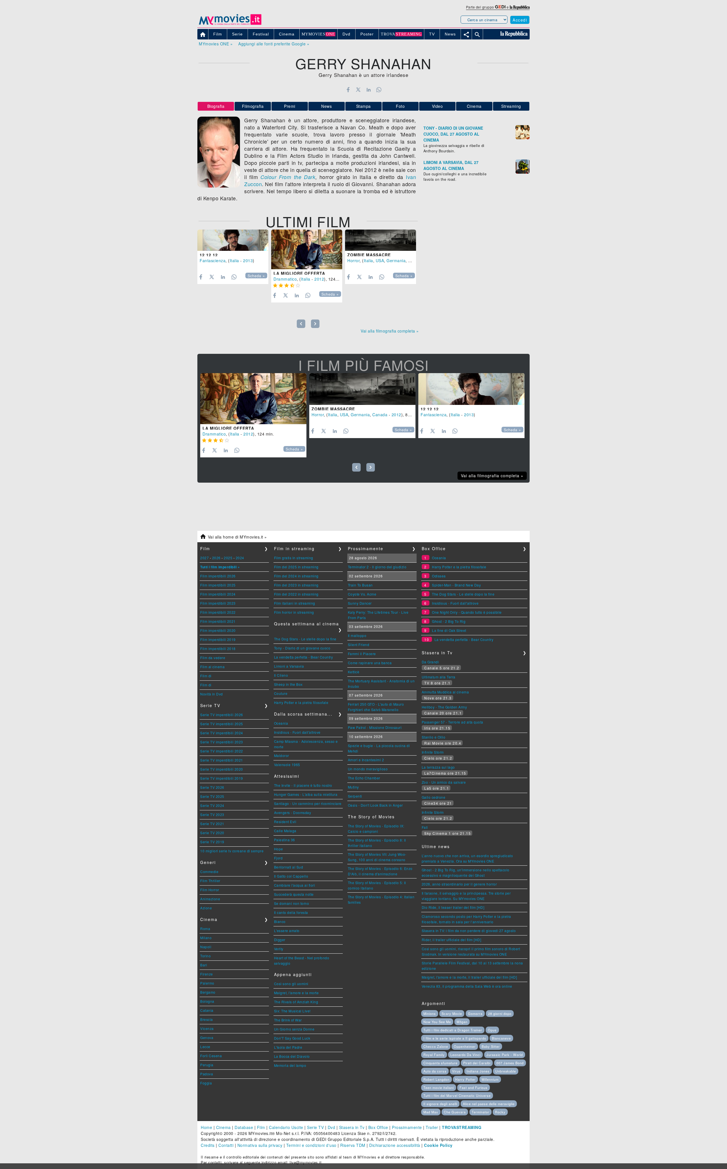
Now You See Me (437, 1021)
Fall (425, 827)
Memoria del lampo (290, 1065)
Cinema (474, 106)
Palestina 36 (284, 839)
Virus (456, 1071)
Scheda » (256, 275)
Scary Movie (452, 1013)
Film (261, 1127)
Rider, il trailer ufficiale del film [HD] (451, 939)
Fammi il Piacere (362, 653)
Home (206, 1127)
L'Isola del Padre (288, 1047)
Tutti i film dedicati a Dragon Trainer (452, 1030)
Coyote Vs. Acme (362, 594)
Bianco (280, 921)
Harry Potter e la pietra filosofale (301, 702)
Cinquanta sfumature (440, 1063)
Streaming (511, 106)
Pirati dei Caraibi (476, 1063)
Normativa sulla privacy (260, 1145)
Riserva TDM (352, 1145)
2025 (228, 557)
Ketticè (354, 671)
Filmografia (253, 106)
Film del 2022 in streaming (296, 594)
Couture (281, 693)
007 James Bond (510, 1063)
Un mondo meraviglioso (368, 768)
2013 (248, 260)
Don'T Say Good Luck (292, 1038)
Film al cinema (212, 666)
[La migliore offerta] (306, 250)
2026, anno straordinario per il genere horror (459, 884)
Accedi (520, 20)
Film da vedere (212, 657)
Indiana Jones (478, 1071)
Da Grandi (430, 661)
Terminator (480, 1112)
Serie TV (315, 1127)
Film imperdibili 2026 (218, 575)
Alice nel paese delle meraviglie (489, 1103)
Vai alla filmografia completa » (390, 331)
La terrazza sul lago (438, 767)
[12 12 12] (232, 240)
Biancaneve (501, 1038)
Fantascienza (212, 260)
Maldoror (281, 755)
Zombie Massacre (369, 255)
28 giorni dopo (499, 1013)
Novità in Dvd (211, 693)
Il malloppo (357, 635)
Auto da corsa (434, 1071)
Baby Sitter (491, 1046)
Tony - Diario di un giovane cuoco (302, 648)
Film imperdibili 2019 (218, 639)
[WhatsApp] (379, 89)
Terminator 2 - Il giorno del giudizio (377, 566)
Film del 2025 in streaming (296, 566)
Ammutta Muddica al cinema (445, 691)
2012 (319, 279)
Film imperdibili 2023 (218, 603)
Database (244, 1127)
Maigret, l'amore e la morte (296, 992)
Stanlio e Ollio (434, 737)
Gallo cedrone (434, 797)
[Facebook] (348, 89)
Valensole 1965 (287, 764)
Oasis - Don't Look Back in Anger (375, 805)
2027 (204, 557)
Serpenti (355, 796)
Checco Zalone (435, 1046)
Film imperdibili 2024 (218, 594)
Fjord (278, 857)
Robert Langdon (436, 1079)
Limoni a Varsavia (289, 666)
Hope (278, 848)
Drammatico (285, 279)
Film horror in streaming (294, 612)
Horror (353, 260)
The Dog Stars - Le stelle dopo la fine (305, 638)
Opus (492, 1030)
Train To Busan (360, 585)
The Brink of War (288, 1019)
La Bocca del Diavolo (292, 1056)
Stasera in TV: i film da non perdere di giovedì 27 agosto (469, 930)
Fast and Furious (473, 1087)
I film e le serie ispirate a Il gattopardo (454, 1038)
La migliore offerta (299, 273)
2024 (240, 557)
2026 (216, 557)
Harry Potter (465, 1079)
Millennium (490, 1079)
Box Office (378, 1127)
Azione (206, 907)
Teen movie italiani (438, 1087)
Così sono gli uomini (291, 983)
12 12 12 (209, 255)
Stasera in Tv (352, 1127)
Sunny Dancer (360, 603)
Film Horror (209, 889)
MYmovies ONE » (216, 44)
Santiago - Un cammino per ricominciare (308, 803)
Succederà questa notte (294, 894)
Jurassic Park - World (504, 1054)
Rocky (500, 1112)
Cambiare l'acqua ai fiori (294, 885)
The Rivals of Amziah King (296, 1001)
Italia (234, 260)
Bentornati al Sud (288, 867)
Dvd (331, 1127)
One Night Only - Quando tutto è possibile (467, 612)
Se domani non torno (291, 903)
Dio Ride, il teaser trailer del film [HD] (453, 907)
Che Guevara (455, 1112)
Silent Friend (358, 644)
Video (437, 106)
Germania (396, 260)
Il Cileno (281, 675)
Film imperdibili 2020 (218, 630)
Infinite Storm (433, 752)
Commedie (209, 871)
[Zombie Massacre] (380, 240)
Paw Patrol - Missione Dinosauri (375, 727)
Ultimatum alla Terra (439, 676)
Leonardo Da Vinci (465, 1054)
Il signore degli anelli (440, 1103)
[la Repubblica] (520, 7)
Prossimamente (407, 1127)
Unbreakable (505, 1071)
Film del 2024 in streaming (296, 575)
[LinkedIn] (368, 89)
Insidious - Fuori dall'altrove (297, 732)
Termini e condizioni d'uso (311, 1145)
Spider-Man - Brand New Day (456, 585)
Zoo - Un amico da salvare (444, 782)
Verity (278, 948)
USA (380, 260)
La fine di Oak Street (449, 630)
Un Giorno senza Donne (294, 1029)
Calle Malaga (285, 830)
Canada (415, 260)
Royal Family (434, 1054)
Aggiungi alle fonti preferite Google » (273, 44)
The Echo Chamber (364, 777)
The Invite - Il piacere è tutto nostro (303, 785)
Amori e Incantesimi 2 (366, 759)
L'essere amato (287, 930)
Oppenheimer (465, 1046)
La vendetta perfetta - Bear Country (303, 657)
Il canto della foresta (291, 912)
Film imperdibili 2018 (218, 648)
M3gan (462, 1021)
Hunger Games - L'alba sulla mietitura (306, 794)
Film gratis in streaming (293, 557)
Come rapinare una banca (370, 662)
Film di (206, 675)
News (326, 106)
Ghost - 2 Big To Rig (448, 621)
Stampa (363, 106)
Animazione (210, 898)
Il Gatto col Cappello (291, 876)
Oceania (281, 723)
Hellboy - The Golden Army (444, 707)
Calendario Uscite (286, 1127)
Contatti (225, 1145)
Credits (208, 1145)
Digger (279, 939)
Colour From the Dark (287, 176)
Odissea (439, 575)
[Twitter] (358, 89)
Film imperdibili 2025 (218, 585)
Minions (429, 1013)
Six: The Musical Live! (292, 1010)
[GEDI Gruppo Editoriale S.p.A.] (500, 7)
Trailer (432, 1127)
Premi (289, 106)
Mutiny (353, 787)
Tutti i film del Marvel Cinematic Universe (457, 1095)
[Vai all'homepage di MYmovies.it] (230, 24)
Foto (400, 106)
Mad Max (430, 1112)
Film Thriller (210, 880)
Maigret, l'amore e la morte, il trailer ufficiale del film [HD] (469, 977)
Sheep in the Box (288, 684)
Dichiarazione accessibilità (394, 1145)
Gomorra (475, 1013)
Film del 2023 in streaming (296, 585)
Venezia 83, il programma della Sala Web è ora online (467, 986)
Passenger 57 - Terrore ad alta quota (452, 722)
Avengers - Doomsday (292, 812)
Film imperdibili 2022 (218, 612)
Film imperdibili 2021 (218, 621)
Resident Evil (285, 821)
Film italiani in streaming (294, 603)
